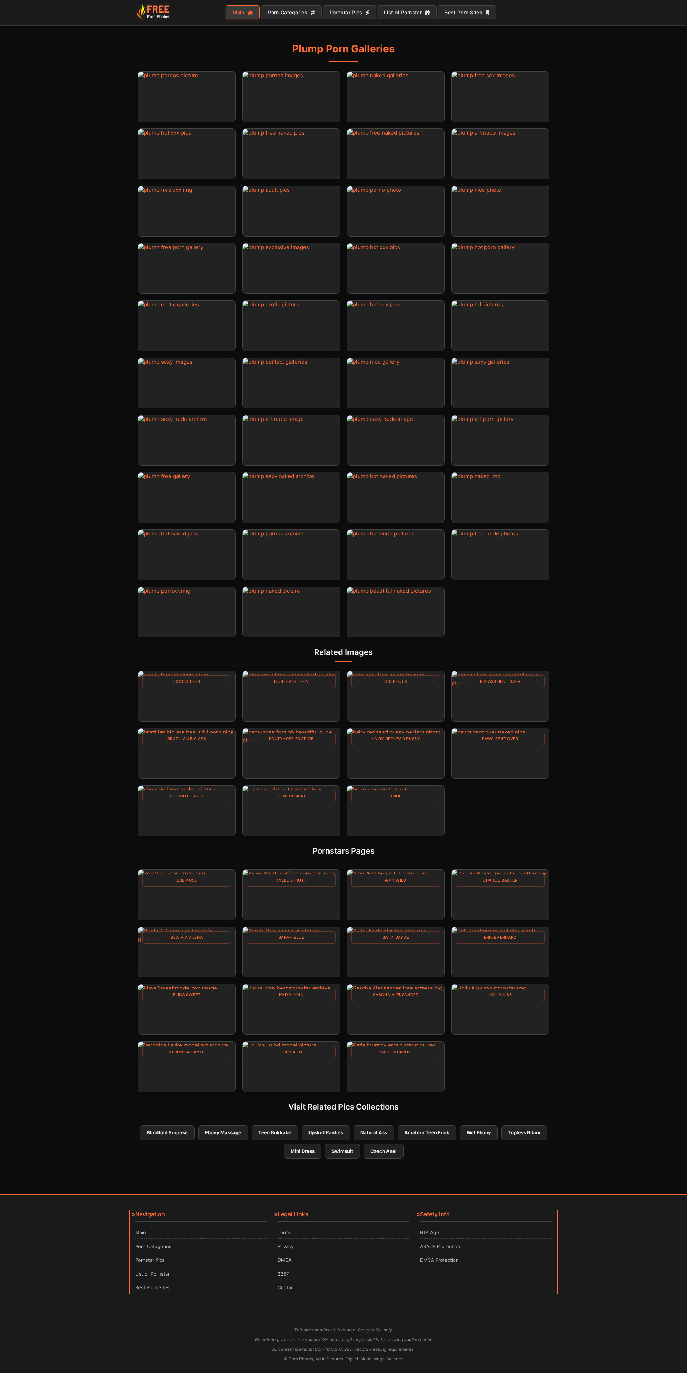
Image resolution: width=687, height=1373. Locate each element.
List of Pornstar (403, 12)
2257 (283, 1274)
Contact (286, 1287)
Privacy (285, 1246)
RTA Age (429, 1232)
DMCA (285, 1260)
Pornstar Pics (347, 12)
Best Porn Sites (464, 12)
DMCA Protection (439, 1260)
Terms (284, 1232)
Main (239, 12)
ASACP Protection (440, 1246)
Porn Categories (288, 12)
